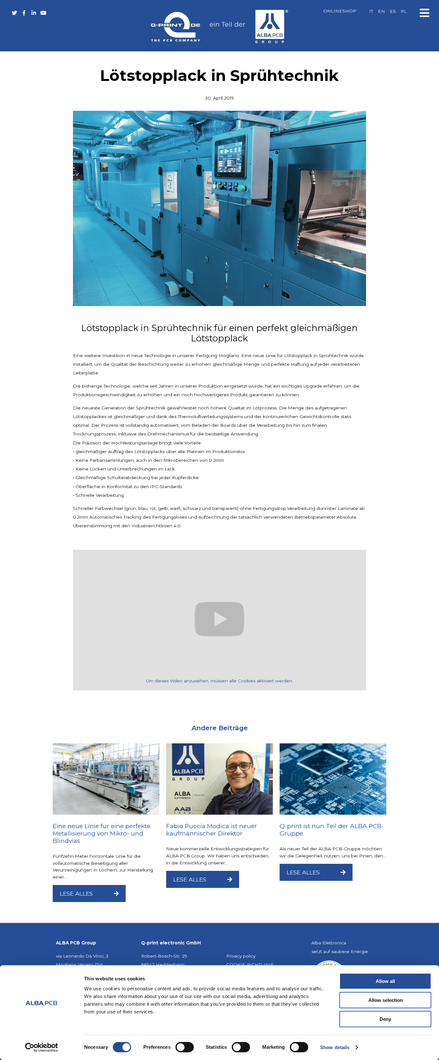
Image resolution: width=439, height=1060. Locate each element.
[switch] (184, 1047)
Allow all (385, 981)
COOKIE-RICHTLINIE (250, 964)
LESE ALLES (77, 893)
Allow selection (385, 1000)
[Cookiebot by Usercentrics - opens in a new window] (41, 1047)
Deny (385, 1019)
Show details (334, 1047)
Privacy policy (240, 956)
